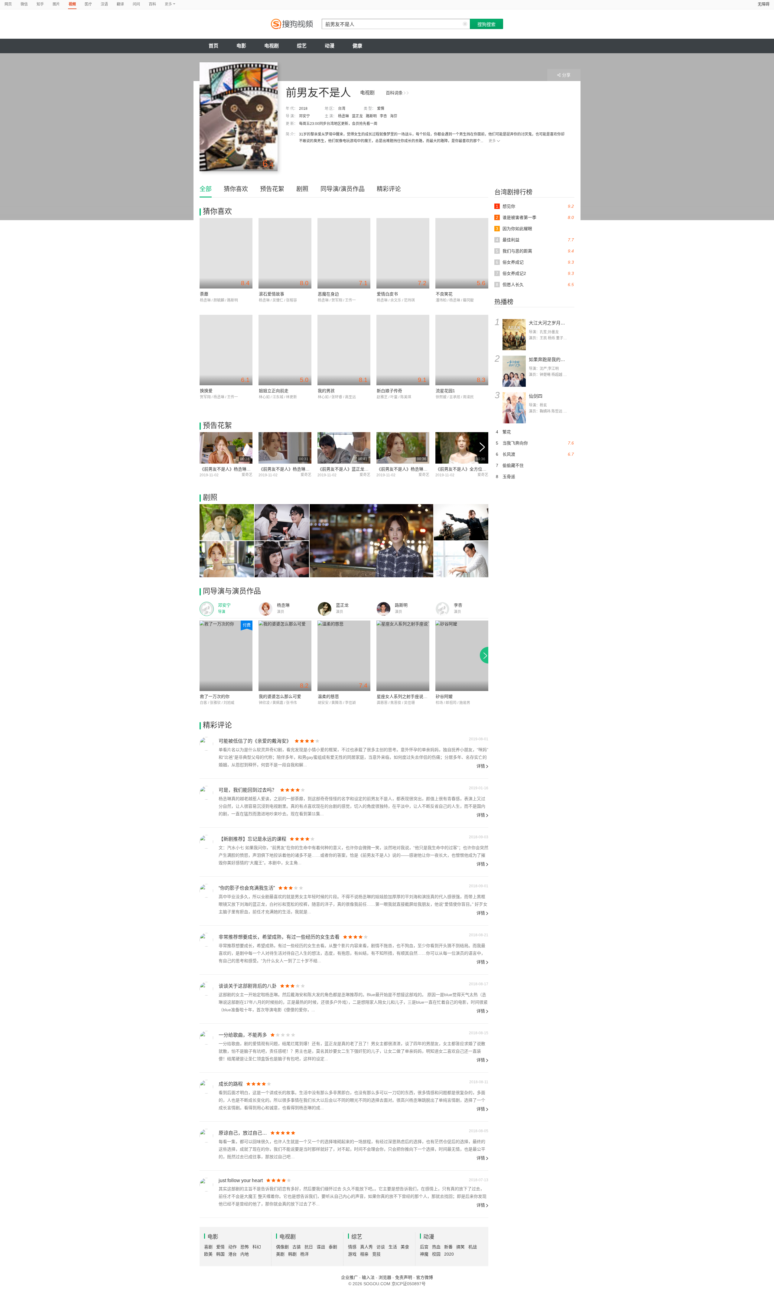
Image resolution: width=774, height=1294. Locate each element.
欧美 (208, 1254)
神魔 (424, 1254)
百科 (152, 4)
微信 (24, 4)
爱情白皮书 (387, 294)
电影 (241, 45)
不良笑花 (444, 294)
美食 (405, 1246)
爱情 (380, 108)
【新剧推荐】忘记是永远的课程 (252, 839)
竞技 (376, 1254)
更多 (492, 141)
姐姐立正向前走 (273, 390)
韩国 (220, 1254)
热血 (436, 1246)
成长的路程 (231, 1084)
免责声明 (403, 1277)
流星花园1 (445, 390)
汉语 (104, 4)
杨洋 (304, 1254)
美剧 (280, 1254)
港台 (232, 1254)
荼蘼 (204, 294)
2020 (449, 1254)
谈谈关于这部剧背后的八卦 (248, 986)
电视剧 (271, 45)
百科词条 (394, 92)
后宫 (424, 1246)
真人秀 (366, 1246)
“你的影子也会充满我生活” (247, 888)
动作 (232, 1246)
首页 (213, 45)
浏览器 (385, 1277)
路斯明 (371, 116)
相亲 (364, 1254)
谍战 (321, 1246)
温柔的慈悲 (328, 696)
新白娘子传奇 (389, 390)
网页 (8, 4)
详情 (480, 766)
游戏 (352, 1254)
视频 (72, 4)
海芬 (393, 116)
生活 (393, 1246)
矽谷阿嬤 (444, 696)
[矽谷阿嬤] (461, 656)
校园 (436, 1254)
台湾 (341, 108)
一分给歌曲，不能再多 (243, 1035)
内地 (244, 1254)
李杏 (383, 116)
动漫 (329, 45)
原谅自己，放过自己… (243, 1133)
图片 (56, 4)
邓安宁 (304, 116)
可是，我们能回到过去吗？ (248, 790)
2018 (303, 108)
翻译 (120, 4)
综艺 (302, 45)
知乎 (40, 4)
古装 (296, 1246)
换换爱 (206, 390)
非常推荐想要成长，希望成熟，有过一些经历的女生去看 (279, 937)
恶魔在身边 (328, 294)
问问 (136, 4)
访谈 (380, 1246)
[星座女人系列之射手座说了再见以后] (402, 656)
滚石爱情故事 (271, 294)
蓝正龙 (357, 116)
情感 (352, 1246)
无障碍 (763, 4)
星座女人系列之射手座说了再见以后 (410, 696)
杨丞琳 (343, 116)
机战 (472, 1246)
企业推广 (349, 1277)
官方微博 (424, 1277)
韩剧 (292, 1254)
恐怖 (244, 1246)
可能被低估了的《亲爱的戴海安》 (255, 741)
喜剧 (208, 1246)
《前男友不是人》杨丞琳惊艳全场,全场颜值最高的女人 (251, 469)
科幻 (256, 1246)
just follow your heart (241, 1180)
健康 (357, 45)
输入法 (368, 1277)
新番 (448, 1246)
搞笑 (460, 1246)
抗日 (308, 1246)
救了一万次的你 (214, 696)
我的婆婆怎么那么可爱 (280, 696)
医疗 (88, 4)
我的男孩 (326, 390)
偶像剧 (282, 1246)
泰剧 (333, 1246)
